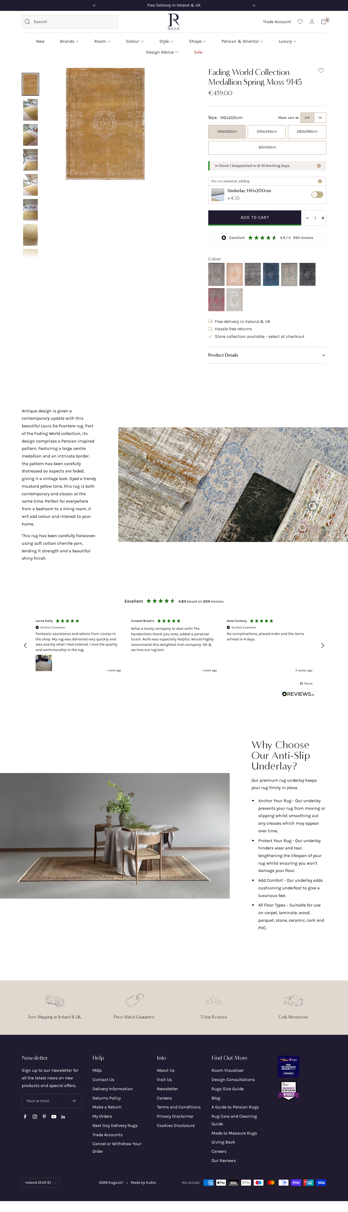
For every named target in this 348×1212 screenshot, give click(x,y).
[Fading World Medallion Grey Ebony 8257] (216, 274)
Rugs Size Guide (228, 1088)
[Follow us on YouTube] (53, 1116)
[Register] (74, 1101)
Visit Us (164, 1079)
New (40, 41)
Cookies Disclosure (176, 1125)
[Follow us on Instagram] (34, 1116)
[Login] (311, 21)
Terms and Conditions (179, 1107)
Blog (216, 1098)
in (320, 118)
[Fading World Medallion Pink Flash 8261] (216, 299)
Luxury (285, 41)
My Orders (102, 1116)
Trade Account (277, 21)
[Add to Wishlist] (321, 71)
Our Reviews (224, 1160)
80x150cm (267, 147)
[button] (267, 355)
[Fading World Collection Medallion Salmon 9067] (234, 274)
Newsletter (167, 1088)
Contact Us (103, 1079)
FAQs (97, 1070)
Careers (164, 1098)
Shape (195, 41)
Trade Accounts (107, 1134)
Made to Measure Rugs (234, 1133)
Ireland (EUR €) (38, 1182)
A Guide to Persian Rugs (235, 1107)
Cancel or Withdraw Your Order (116, 1147)
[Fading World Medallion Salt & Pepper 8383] (234, 299)
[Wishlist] (300, 21)
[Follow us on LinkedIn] (63, 1116)
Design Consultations (233, 1079)
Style (164, 41)
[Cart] (323, 21)
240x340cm (267, 131)
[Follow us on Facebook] (25, 1116)
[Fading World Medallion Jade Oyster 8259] (289, 274)
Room (100, 41)
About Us (166, 1070)
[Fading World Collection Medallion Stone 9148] (253, 274)
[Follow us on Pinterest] (44, 1116)
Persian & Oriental (240, 41)
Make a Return (107, 1107)
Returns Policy (106, 1098)
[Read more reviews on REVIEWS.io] (298, 695)
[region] (174, 646)
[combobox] (74, 22)
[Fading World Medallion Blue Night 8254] (271, 274)
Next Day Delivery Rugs (115, 1125)
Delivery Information (112, 1088)
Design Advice (160, 51)
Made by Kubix (143, 1182)
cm (307, 118)
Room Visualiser (228, 1070)
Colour (132, 41)
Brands (67, 41)
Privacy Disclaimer (175, 1116)
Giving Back (223, 1142)
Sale (198, 51)
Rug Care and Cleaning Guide (234, 1120)
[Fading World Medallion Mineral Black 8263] (307, 274)
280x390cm (307, 131)
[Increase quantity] (323, 218)
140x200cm (227, 131)
